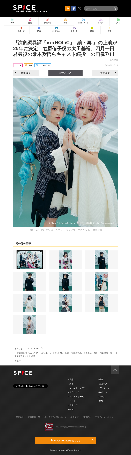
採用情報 (74, 416)
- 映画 (71, 409)
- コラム (101, 396)
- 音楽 (71, 379)
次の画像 (105, 73)
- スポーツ (73, 404)
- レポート (102, 392)
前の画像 (26, 73)
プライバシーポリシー (105, 416)
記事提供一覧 (34, 416)
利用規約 (87, 416)
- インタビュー (104, 387)
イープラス (19, 348)
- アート (72, 400)
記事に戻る (65, 73)
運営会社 (20, 416)
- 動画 (100, 379)
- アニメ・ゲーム (76, 396)
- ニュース (102, 383)
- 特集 (100, 400)
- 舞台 (71, 383)
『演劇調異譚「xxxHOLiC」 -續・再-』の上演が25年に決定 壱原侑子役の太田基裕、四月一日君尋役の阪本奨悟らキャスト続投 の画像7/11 (65, 48)
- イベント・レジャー (78, 387)
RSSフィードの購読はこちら (67, 440)
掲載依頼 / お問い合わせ (55, 416)
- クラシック (74, 392)
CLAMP (35, 348)
